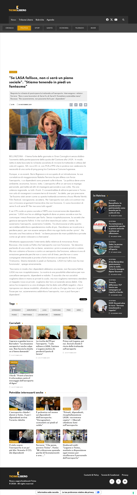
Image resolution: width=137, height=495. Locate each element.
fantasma (56, 310)
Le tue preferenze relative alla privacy (78, 492)
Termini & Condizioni (110, 475)
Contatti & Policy (91, 475)
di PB (12, 104)
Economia (64, 28)
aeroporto (31, 310)
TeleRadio (79, 28)
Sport (37, 28)
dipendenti (16, 310)
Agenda (50, 20)
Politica (24, 28)
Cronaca (10, 28)
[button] (111, 481)
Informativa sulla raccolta (48, 492)
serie (79, 310)
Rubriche (40, 20)
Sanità (50, 28)
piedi (69, 310)
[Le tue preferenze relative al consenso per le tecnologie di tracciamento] (133, 493)
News (13, 20)
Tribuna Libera (26, 20)
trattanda (27, 315)
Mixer (93, 28)
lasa (44, 310)
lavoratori (43, 315)
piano (14, 315)
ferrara (57, 315)
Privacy (125, 475)
